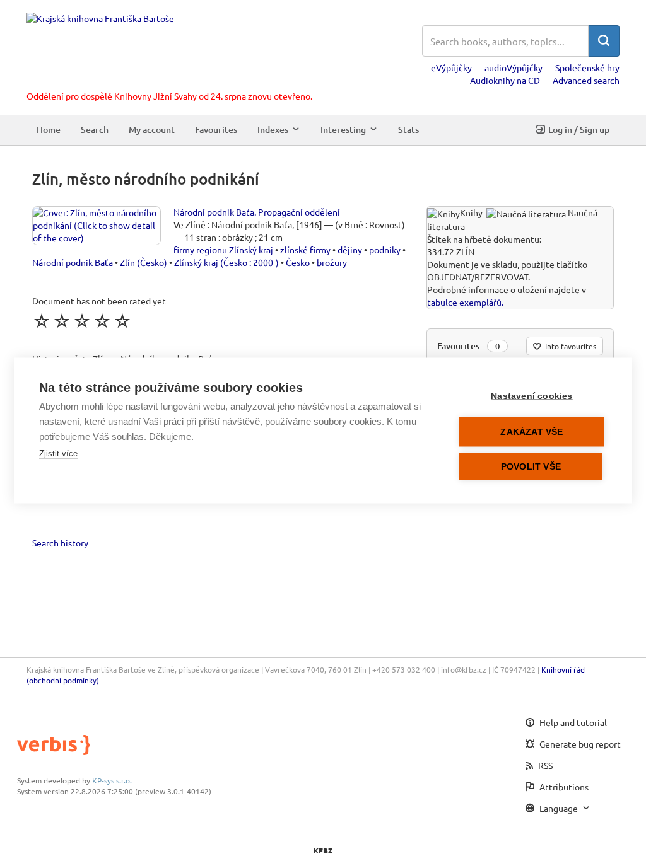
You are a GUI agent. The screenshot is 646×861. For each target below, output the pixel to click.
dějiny (350, 249)
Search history (60, 542)
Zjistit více (58, 453)
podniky (385, 249)
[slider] (82, 320)
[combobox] (505, 41)
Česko (298, 262)
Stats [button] (408, 130)
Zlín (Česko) (143, 262)
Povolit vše (531, 466)
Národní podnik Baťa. (214, 211)
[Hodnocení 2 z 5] (61, 320)
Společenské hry (587, 67)
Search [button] (95, 130)
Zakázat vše (531, 432)
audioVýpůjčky (513, 67)
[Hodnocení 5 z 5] (122, 320)
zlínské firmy (305, 249)
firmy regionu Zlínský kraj (223, 249)
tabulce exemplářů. (465, 302)
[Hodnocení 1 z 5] (41, 320)
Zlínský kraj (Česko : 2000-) (226, 262)
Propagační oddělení (299, 211)
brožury (332, 262)
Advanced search (586, 80)
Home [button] (49, 130)
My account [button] (152, 130)
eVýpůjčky (451, 67)
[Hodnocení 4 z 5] (102, 320)
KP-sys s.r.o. (112, 780)
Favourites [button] (216, 130)
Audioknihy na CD (505, 80)
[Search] (604, 41)
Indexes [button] (272, 130)
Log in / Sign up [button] (578, 130)
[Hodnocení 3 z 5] (82, 320)
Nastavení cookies (531, 396)
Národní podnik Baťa (72, 262)
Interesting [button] (343, 130)
